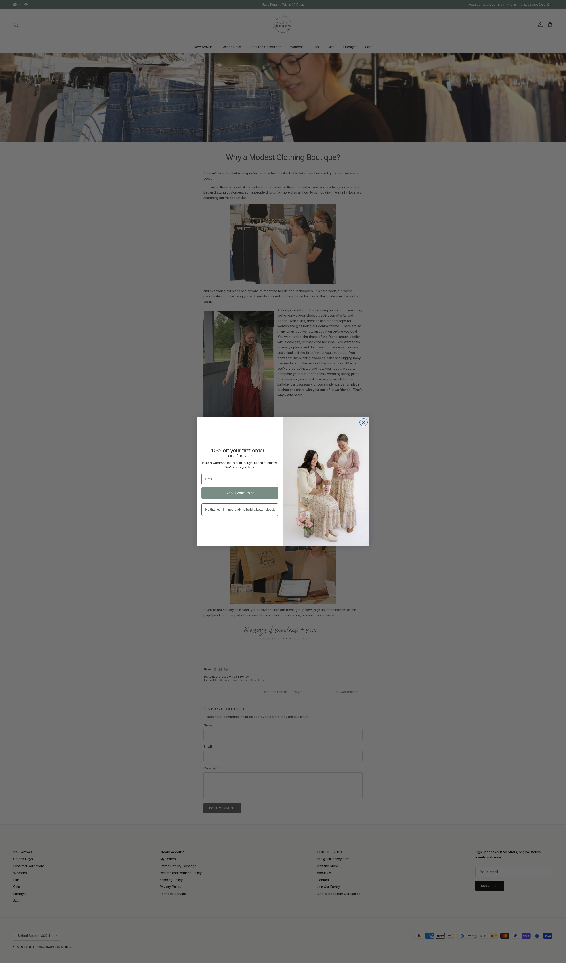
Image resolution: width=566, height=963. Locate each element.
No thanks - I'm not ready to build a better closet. (240, 509)
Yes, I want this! (240, 493)
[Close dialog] (363, 422)
